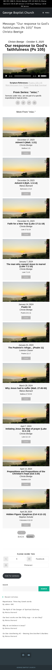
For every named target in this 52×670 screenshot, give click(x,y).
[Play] (6, 76)
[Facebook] (23, 655)
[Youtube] (28, 655)
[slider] (22, 76)
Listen (26, 153)
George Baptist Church (18, 12)
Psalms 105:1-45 (35, 83)
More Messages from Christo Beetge (20, 85)
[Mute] (39, 76)
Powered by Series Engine (26, 542)
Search (5, 585)
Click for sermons (12, 576)
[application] (26, 76)
